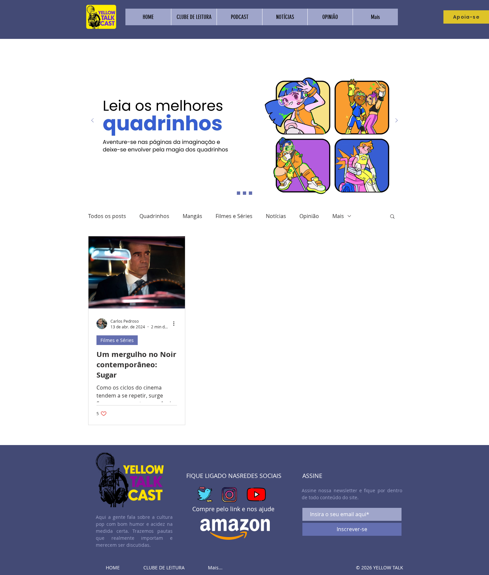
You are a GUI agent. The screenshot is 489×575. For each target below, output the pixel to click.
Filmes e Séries (234, 216)
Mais (338, 216)
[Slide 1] (238, 193)
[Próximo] (397, 120)
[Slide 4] (244, 193)
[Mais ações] (176, 324)
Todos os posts (107, 216)
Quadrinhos (154, 216)
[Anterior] (92, 120)
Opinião (309, 216)
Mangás (192, 216)
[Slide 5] (250, 193)
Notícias (276, 216)
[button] (392, 216)
